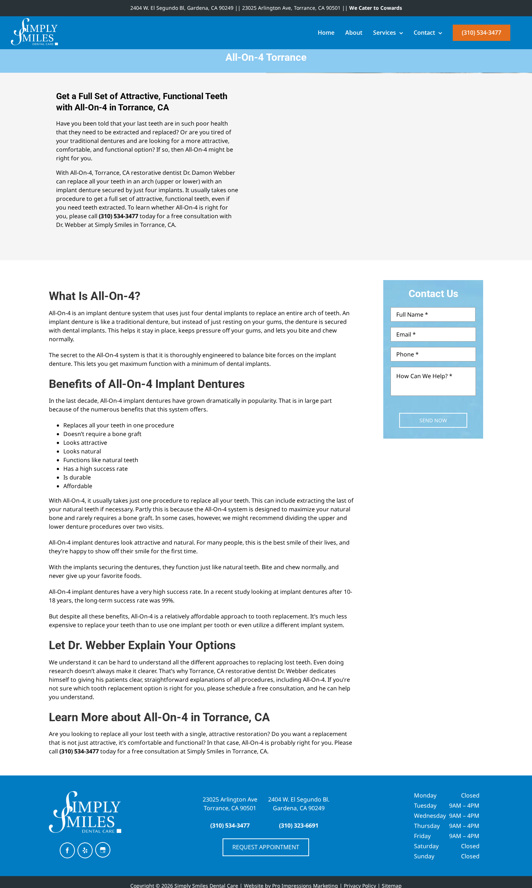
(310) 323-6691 (298, 825)
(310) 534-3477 (118, 216)
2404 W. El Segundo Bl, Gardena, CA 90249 (181, 7)
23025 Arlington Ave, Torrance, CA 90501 (291, 7)
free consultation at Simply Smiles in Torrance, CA (199, 751)
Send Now (433, 420)
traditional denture (142, 322)
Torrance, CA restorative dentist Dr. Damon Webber (165, 173)
